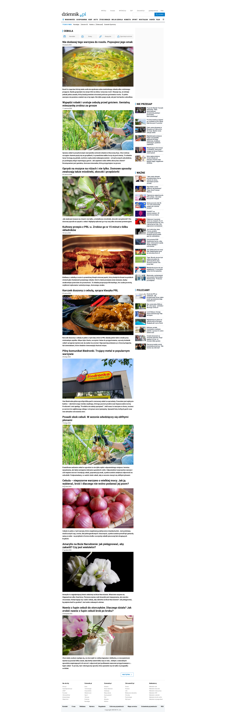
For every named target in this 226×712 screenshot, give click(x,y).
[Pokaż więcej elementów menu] (163, 19)
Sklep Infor (66, 699)
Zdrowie (87, 697)
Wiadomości (88, 693)
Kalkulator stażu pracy (155, 691)
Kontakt (65, 706)
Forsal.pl (65, 693)
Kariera (91, 706)
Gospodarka (88, 691)
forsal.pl (112, 10)
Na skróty (66, 683)
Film (105, 697)
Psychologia (128, 697)
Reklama (82, 706)
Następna (126, 674)
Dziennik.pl (88, 683)
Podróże (87, 699)
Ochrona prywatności (117, 706)
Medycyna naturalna (131, 693)
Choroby (127, 695)
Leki (126, 691)
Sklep (161, 10)
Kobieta (106, 686)
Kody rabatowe (108, 688)
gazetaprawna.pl (153, 10)
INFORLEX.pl (122, 10)
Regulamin (102, 706)
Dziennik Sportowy (110, 24)
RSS (162, 706)
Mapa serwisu (132, 706)
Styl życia (127, 699)
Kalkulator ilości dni (154, 688)
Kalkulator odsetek (154, 695)
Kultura (106, 701)
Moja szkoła (107, 693)
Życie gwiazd (107, 695)
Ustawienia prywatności (149, 706)
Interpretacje (66, 697)
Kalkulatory (153, 683)
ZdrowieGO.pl (140, 10)
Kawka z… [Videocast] (96, 24)
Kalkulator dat (153, 686)
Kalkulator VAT (153, 693)
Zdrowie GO (84, 24)
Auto (86, 686)
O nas (73, 706)
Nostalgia (76, 24)
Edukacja (106, 691)
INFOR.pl (103, 10)
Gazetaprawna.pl (67, 688)
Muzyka (106, 699)
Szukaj (160, 14)
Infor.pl (64, 686)
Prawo (127, 686)
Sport (86, 695)
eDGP (64, 691)
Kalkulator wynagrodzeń (156, 699)
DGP (131, 10)
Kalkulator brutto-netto (155, 697)
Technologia (88, 688)
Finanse (127, 688)
